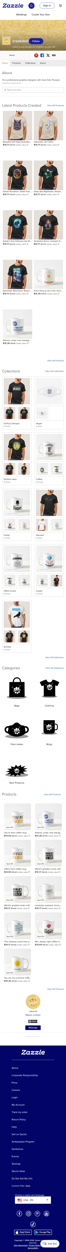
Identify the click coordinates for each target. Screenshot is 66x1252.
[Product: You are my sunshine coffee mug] (17, 962)
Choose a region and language (29, 1195)
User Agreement (21, 1245)
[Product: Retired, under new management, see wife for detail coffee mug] (17, 324)
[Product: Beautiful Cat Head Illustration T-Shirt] (17, 125)
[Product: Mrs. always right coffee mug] (48, 925)
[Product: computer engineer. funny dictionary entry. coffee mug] (48, 889)
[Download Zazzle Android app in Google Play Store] (43, 1232)
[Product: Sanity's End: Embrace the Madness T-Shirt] (17, 224)
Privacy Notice (35, 1245)
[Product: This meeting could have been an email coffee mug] (17, 925)
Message (33, 1027)
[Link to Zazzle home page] (13, 5)
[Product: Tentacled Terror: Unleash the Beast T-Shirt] (48, 224)
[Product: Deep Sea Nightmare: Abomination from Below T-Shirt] (48, 175)
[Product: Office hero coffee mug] (17, 853)
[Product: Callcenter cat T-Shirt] (48, 125)
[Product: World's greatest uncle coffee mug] (48, 853)
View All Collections (54, 371)
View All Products (55, 105)
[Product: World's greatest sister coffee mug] (17, 889)
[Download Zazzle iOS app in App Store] (23, 1232)
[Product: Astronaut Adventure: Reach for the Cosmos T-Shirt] (17, 274)
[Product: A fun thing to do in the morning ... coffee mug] (48, 274)
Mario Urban (33, 1015)
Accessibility (33, 1248)
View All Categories (54, 668)
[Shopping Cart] (60, 5)
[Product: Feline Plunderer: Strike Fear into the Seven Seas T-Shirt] (17, 175)
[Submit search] (31, 5)
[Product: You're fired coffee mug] (17, 816)
